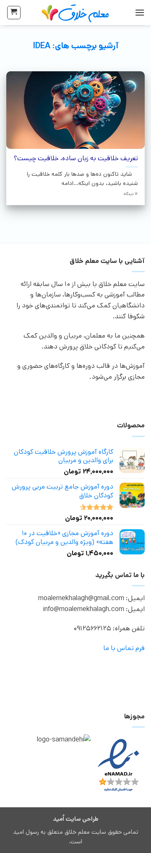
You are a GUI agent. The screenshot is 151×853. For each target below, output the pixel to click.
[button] (140, 12)
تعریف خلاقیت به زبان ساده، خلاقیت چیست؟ (76, 158)
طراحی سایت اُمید (76, 819)
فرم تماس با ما (124, 648)
